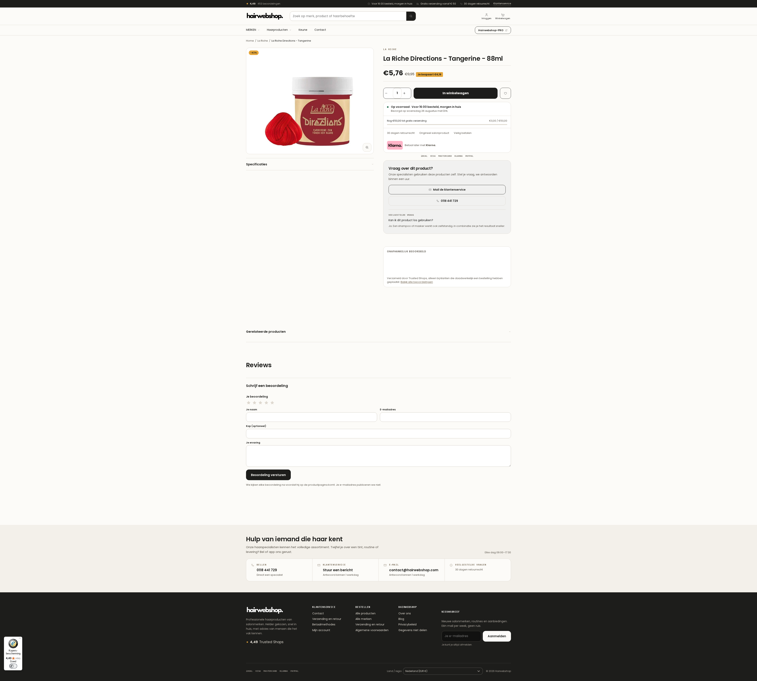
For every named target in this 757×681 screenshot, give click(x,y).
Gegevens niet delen (412, 630)
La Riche (262, 41)
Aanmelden (497, 636)
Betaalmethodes (323, 624)
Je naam (251, 409)
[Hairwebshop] (264, 16)
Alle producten (365, 613)
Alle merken (363, 619)
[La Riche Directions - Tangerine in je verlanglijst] (505, 93)
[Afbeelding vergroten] (367, 147)
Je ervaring (253, 442)
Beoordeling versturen (268, 475)
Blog (401, 619)
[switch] (13, 666)
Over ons (404, 613)
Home (250, 41)
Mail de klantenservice (449, 190)
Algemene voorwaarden (372, 630)
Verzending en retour (326, 619)
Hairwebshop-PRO (490, 30)
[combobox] (353, 16)
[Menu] (20, 639)
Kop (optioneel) (256, 426)
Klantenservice (502, 3)
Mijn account (321, 630)
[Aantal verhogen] (406, 93)
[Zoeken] (411, 16)
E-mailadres (388, 409)
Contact (318, 613)
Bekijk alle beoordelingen (417, 282)
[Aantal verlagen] (388, 93)
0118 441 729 (449, 201)
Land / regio (394, 671)
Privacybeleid (407, 624)
